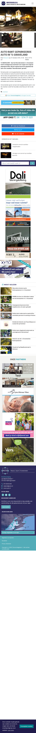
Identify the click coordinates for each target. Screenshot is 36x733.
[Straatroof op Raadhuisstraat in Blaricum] (6, 350)
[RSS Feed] (9, 495)
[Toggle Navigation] (32, 3)
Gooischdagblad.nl (12, 2)
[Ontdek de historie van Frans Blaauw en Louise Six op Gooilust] (6, 325)
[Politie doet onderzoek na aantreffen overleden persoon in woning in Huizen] (6, 316)
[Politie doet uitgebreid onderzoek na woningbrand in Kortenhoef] (6, 333)
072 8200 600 (8, 483)
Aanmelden (5, 507)
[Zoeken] (32, 163)
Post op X (19, 130)
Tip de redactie (19, 134)
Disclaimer (4, 540)
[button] (1, 40)
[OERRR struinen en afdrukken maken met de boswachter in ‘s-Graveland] (6, 299)
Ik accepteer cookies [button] (26, 726)
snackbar (5, 92)
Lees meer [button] (11, 730)
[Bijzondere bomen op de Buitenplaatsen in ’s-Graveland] (6, 291)
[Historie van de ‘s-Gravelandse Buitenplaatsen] (6, 341)
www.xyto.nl (7, 488)
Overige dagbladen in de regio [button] (10, 532)
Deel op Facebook (19, 126)
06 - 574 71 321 (25, 117)
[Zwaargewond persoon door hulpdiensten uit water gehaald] (6, 308)
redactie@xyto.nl (8, 486)
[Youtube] (6, 495)
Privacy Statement (6, 543)
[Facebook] (3, 495)
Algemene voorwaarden (8, 537)
